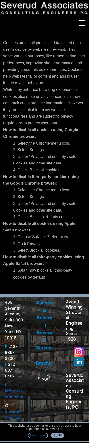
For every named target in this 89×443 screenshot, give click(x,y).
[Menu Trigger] (82, 23)
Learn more (38, 435)
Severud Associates (13, 417)
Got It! (57, 435)
